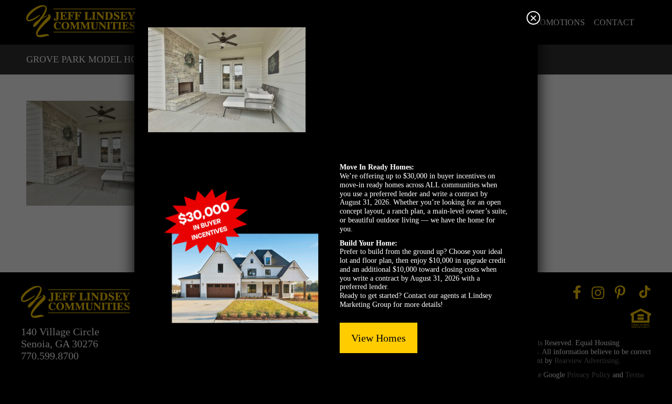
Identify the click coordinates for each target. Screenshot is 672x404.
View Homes (378, 338)
